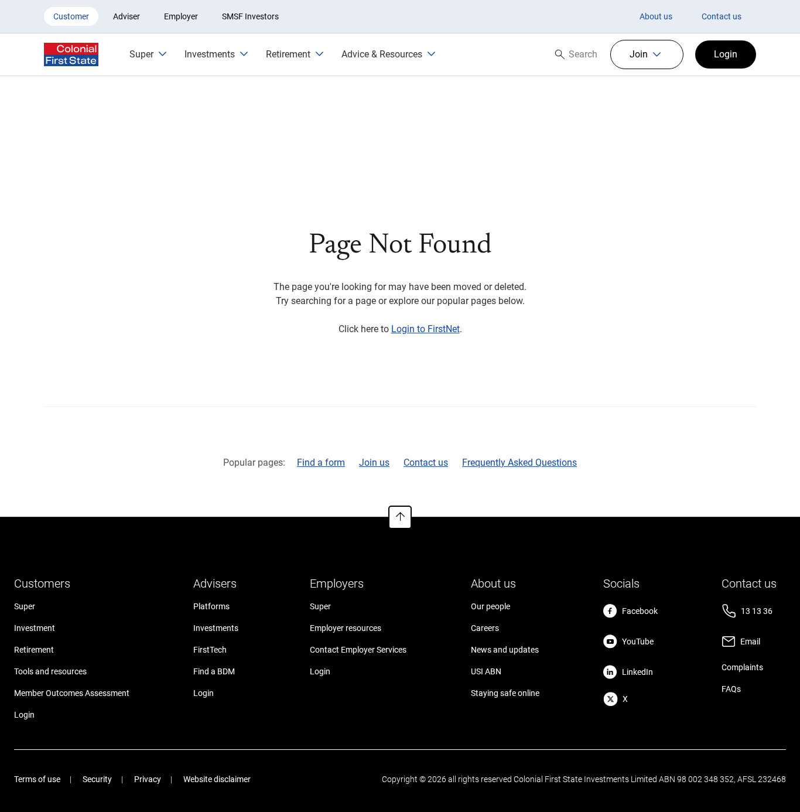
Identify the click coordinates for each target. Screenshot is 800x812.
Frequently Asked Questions (519, 462)
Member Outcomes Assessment (71, 693)
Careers (485, 628)
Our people (490, 606)
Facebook (640, 611)
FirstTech (210, 649)
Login (24, 714)
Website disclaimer (217, 779)
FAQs (731, 689)
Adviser (126, 16)
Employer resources (345, 628)
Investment (34, 628)
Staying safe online (505, 693)
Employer (181, 16)
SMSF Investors (250, 16)
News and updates (505, 649)
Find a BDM (214, 671)
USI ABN (486, 671)
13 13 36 (756, 611)
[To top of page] (400, 517)
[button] (646, 54)
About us (656, 16)
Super (24, 606)
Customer (71, 16)
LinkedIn (637, 672)
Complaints (742, 667)
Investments (215, 628)
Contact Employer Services (358, 649)
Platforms (211, 606)
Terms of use (37, 779)
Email (750, 641)
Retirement (34, 649)
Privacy (147, 779)
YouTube (638, 641)
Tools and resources (50, 671)
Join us (374, 462)
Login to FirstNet (425, 329)
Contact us (721, 16)
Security (97, 779)
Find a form (321, 462)
